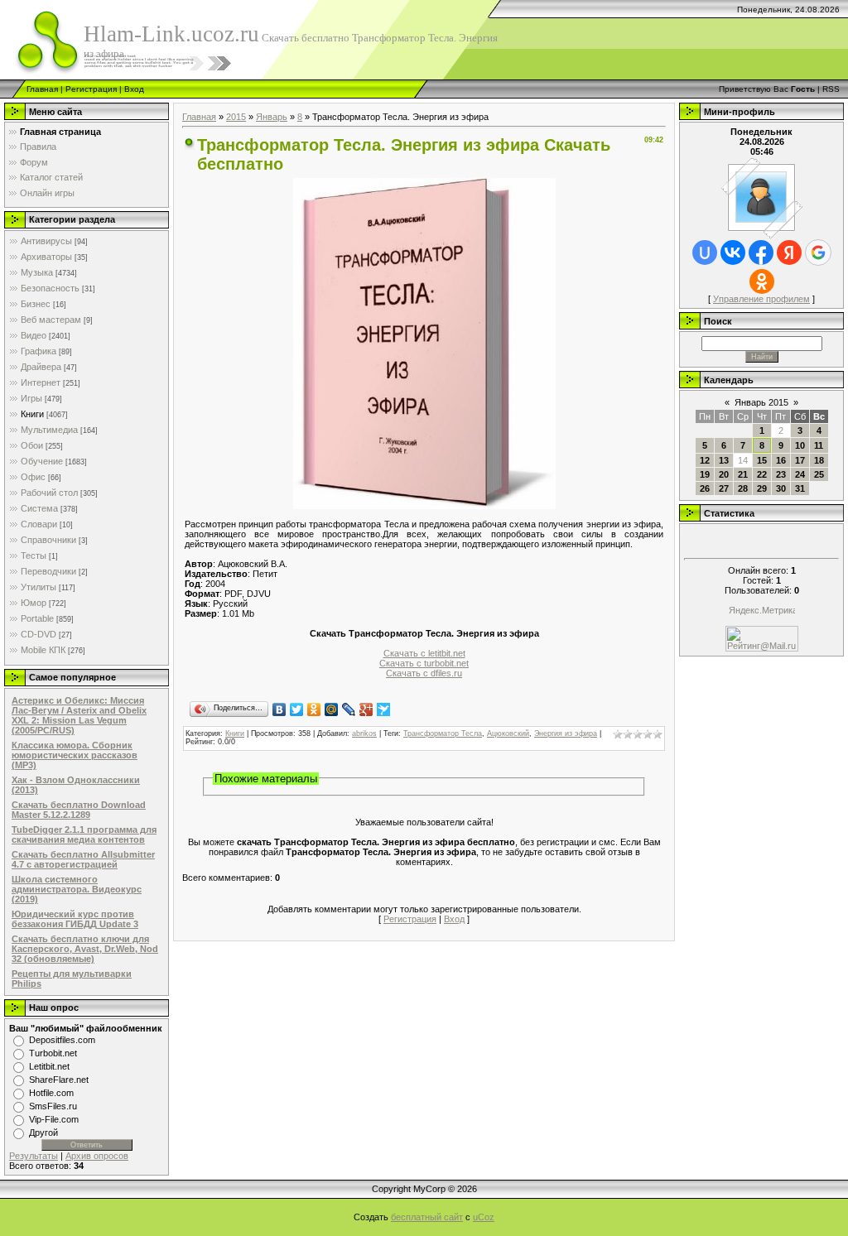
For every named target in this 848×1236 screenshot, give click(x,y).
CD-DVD (38, 634)
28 (743, 488)
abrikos (364, 733)
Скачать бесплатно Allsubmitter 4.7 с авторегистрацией (83, 859)
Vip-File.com (54, 1119)
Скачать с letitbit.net (424, 653)
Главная (42, 89)
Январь (271, 117)
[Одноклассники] (314, 709)
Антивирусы (46, 241)
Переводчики (48, 571)
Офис (33, 477)
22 (762, 474)
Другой (43, 1132)
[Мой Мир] (331, 709)
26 (705, 488)
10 (800, 445)
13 (724, 460)
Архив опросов (96, 1156)
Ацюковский (508, 733)
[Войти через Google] (818, 252)
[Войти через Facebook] (761, 252)
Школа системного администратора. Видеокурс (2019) (77, 889)
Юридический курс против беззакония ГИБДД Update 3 (75, 919)
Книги (32, 414)
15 (762, 460)
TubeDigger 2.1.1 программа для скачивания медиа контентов (84, 834)
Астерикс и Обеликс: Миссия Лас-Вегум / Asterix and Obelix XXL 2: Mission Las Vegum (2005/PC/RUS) (79, 715)
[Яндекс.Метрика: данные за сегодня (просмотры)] (762, 611)
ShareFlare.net (59, 1080)
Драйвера (41, 367)
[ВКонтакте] (279, 709)
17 (800, 460)
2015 (236, 117)
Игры (31, 398)
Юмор (33, 603)
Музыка (37, 272)
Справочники (48, 540)
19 (705, 474)
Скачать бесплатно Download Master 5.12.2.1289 (79, 810)
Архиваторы (46, 257)
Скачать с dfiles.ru (424, 673)
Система (39, 508)
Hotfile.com (51, 1093)
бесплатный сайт (427, 1217)
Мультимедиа (49, 430)
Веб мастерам (51, 320)
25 (819, 474)
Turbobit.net (53, 1053)
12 (705, 460)
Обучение (42, 461)
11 (818, 445)
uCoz (483, 1217)
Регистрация (91, 89)
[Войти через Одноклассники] (761, 281)
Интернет (40, 382)
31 (800, 488)
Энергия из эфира (565, 733)
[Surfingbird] (384, 709)
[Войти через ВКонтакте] (732, 252)
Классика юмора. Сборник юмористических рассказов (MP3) (74, 755)
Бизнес (36, 304)
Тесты (33, 555)
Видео (33, 335)
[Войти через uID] (704, 252)
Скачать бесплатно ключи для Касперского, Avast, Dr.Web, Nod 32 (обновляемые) (85, 949)
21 (743, 474)
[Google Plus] (366, 709)
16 (781, 460)
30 (781, 488)
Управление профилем (761, 299)
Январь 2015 (761, 402)
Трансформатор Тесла (442, 733)
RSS (831, 89)
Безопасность (50, 288)
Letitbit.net (49, 1066)
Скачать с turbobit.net (424, 663)
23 (781, 474)
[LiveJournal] (349, 709)
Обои (32, 445)
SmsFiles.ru (53, 1106)
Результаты (33, 1156)
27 (724, 488)
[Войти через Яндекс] (789, 252)
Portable (37, 618)
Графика (38, 351)
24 (800, 474)
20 (724, 474)
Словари (39, 524)
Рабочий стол (49, 493)
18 (819, 460)
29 (762, 488)
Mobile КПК (43, 650)
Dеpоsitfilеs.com (62, 1040)
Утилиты (38, 587)
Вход (134, 89)
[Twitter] (297, 709)
